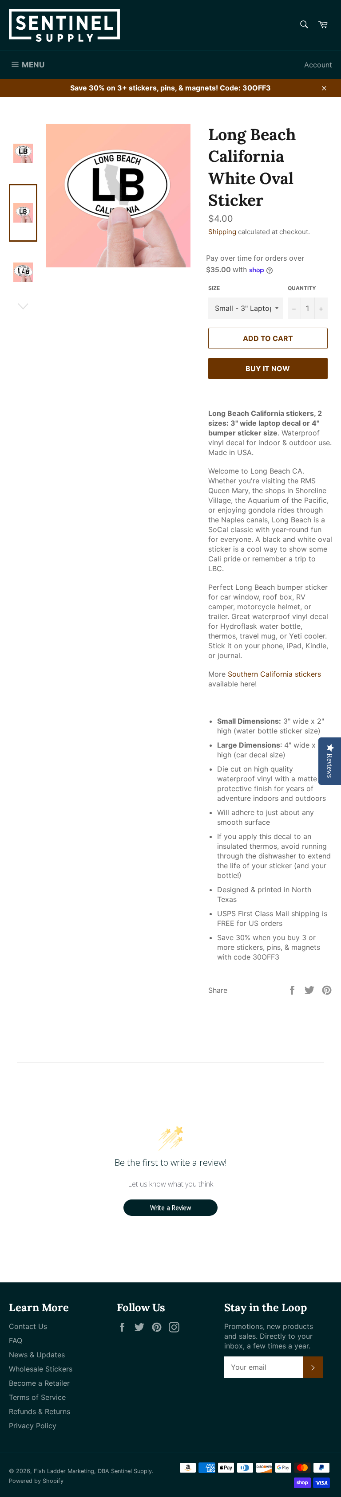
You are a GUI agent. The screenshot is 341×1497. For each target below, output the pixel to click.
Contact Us (28, 1326)
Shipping (222, 231)
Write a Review (170, 1207)
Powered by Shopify (36, 1480)
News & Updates (37, 1354)
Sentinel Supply (131, 1471)
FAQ (15, 1340)
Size (214, 288)
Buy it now (268, 368)
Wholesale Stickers (40, 1368)
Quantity (302, 288)
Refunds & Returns (39, 1411)
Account (318, 64)
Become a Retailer (39, 1383)
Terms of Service (37, 1397)
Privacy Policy (32, 1425)
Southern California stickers (274, 674)
